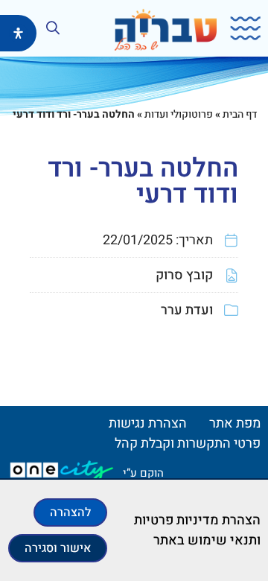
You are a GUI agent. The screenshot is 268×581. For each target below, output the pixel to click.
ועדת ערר (187, 310)
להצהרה (70, 512)
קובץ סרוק (184, 275)
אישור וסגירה (58, 548)
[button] (240, 28)
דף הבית (240, 114)
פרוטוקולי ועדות (178, 114)
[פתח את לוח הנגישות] (18, 33)
